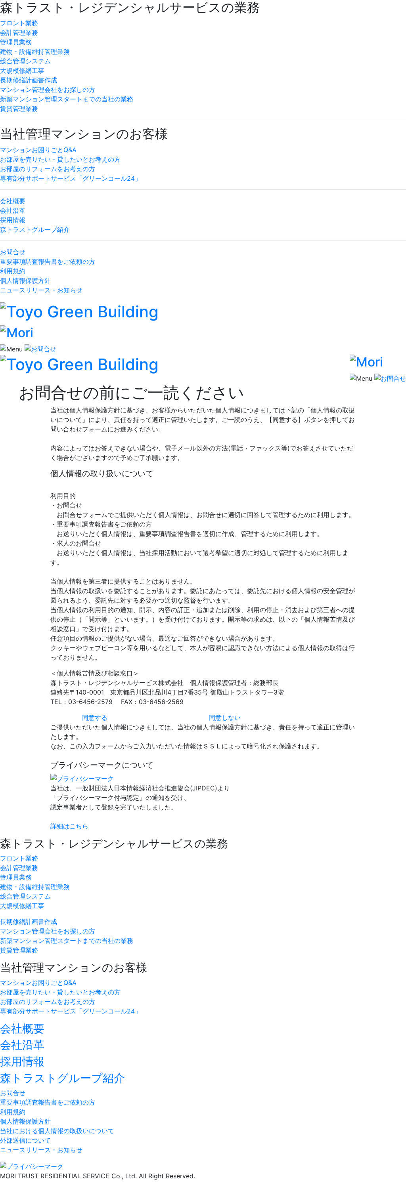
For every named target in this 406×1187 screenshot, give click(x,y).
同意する (94, 717)
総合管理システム (25, 61)
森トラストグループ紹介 (35, 229)
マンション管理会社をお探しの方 (47, 90)
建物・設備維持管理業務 (35, 51)
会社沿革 (12, 210)
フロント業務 (19, 23)
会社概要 (12, 201)
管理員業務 (16, 42)
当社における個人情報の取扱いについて (57, 1131)
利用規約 (12, 271)
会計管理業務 (19, 32)
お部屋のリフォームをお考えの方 (47, 169)
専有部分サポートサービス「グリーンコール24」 (70, 178)
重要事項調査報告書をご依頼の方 (47, 261)
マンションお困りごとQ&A (38, 150)
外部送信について (25, 1140)
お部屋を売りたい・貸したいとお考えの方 (60, 159)
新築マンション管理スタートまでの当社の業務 (66, 99)
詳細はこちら (69, 826)
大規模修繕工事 (22, 70)
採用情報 (12, 220)
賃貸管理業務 (19, 109)
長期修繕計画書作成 (28, 80)
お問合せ (12, 252)
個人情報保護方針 (25, 280)
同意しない (225, 717)
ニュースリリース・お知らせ (41, 290)
